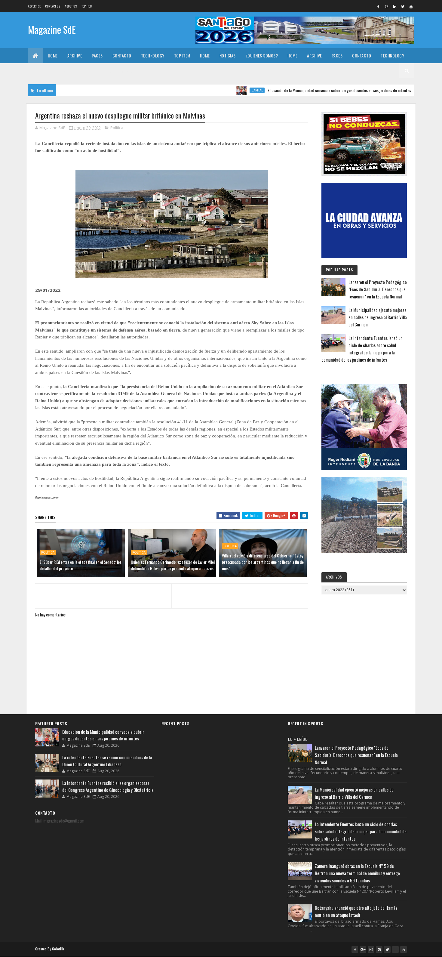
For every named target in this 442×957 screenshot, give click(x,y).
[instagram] (386, 6)
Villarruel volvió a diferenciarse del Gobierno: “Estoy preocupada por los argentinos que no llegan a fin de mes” (263, 561)
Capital (231, 90)
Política (116, 127)
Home (53, 55)
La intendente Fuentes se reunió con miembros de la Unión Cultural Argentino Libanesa (107, 760)
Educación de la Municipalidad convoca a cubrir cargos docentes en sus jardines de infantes (313, 90)
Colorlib (58, 948)
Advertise (34, 6)
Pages (97, 55)
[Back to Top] (403, 949)
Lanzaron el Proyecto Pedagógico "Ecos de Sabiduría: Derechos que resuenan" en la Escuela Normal (377, 289)
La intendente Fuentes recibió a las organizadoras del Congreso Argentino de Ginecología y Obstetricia (108, 786)
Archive (74, 55)
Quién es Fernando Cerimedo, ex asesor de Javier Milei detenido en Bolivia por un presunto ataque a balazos (173, 565)
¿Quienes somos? (261, 55)
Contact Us (52, 6)
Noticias (227, 55)
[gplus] (363, 949)
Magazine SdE (52, 29)
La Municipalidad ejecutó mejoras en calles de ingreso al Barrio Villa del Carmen (377, 317)
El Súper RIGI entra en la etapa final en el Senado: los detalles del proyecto (80, 565)
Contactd (121, 55)
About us (71, 6)
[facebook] (378, 6)
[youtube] (411, 6)
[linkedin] (394, 6)
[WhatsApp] (395, 949)
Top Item (86, 6)
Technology (152, 55)
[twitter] (403, 6)
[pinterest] (379, 949)
